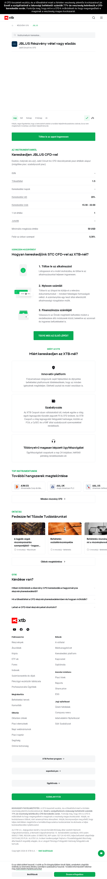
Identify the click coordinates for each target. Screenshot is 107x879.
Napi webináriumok (21, 729)
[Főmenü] (101, 17)
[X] (28, 629)
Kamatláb (16, 705)
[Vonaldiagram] (87, 118)
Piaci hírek (60, 677)
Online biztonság (20, 745)
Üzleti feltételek (62, 706)
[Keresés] (93, 17)
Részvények (18, 642)
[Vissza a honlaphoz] (12, 25)
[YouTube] (14, 629)
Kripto (15, 653)
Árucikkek (16, 647)
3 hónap (38, 118)
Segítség (16, 740)
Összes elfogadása (74, 874)
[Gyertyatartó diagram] (92, 118)
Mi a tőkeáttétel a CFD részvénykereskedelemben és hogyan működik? (49, 599)
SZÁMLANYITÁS (53, 796)
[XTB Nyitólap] (8, 17)
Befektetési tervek (20, 699)
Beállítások (32, 874)
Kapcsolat (60, 658)
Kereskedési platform (65, 653)
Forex (14, 664)
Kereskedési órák (20, 204)
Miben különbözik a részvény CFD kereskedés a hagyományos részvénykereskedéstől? (45, 590)
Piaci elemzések (20, 723)
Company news (63, 712)
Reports (59, 682)
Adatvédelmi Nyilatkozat (67, 718)
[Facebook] (21, 629)
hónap (29, 118)
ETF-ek (15, 658)
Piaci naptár (18, 734)
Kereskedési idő (19, 196)
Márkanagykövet (63, 647)
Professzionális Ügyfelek (24, 686)
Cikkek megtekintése (52, 561)
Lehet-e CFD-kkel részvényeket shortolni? (34, 607)
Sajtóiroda (60, 664)
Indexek (15, 670)
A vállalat (60, 642)
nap (15, 118)
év (47, 118)
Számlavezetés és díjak (23, 675)
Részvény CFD (23, 25)
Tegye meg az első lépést (53, 335)
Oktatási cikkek (19, 718)
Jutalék (15, 220)
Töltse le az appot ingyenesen (54, 136)
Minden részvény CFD (52, 498)
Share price (60, 688)
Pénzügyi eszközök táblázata (26, 681)
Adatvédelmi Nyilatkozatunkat (29, 868)
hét (21, 118)
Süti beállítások (45, 850)
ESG (57, 694)
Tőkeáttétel (17, 181)
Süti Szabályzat (63, 723)
